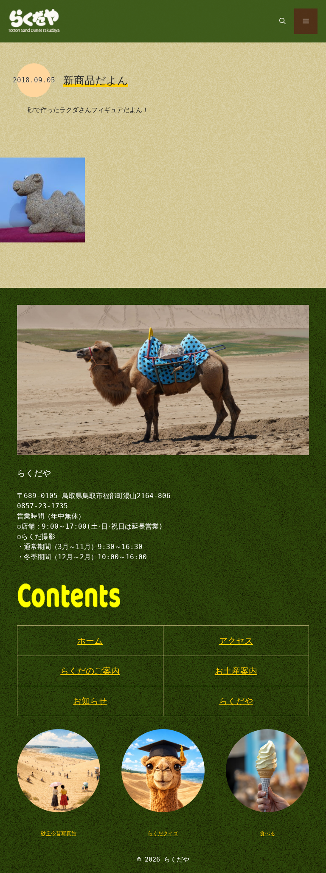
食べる (267, 833)
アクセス (236, 641)
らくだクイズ (163, 833)
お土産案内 (236, 671)
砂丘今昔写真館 (58, 833)
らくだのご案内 (90, 671)
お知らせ (90, 701)
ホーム (90, 641)
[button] (282, 21)
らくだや (236, 701)
